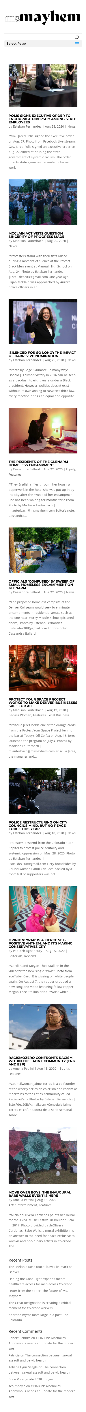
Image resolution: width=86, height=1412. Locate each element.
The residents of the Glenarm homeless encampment (38, 463)
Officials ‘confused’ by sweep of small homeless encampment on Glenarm (42, 584)
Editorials (15, 956)
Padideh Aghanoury (27, 951)
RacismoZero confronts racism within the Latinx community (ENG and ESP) (42, 1061)
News (71, 126)
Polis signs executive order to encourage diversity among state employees (42, 119)
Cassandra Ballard (26, 469)
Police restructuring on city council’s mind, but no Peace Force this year (38, 825)
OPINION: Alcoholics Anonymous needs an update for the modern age (42, 1343)
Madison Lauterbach (28, 241)
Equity (70, 469)
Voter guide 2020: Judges (35, 1379)
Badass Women (20, 715)
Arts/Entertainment (23, 1205)
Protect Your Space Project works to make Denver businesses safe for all (43, 702)
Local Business (58, 715)
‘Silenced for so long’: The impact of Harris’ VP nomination (42, 354)
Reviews (30, 956)
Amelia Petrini (23, 1068)
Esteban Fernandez (27, 126)
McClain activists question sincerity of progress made (36, 235)
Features (15, 474)
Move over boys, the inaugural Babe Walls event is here (40, 1194)
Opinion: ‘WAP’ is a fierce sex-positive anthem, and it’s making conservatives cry (41, 943)
